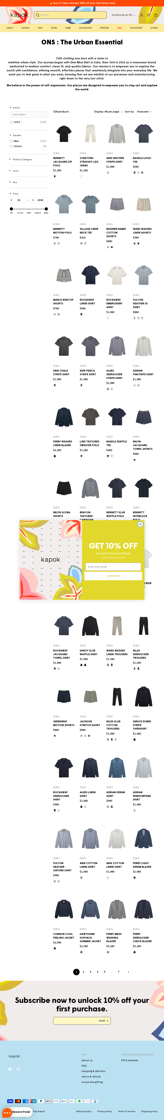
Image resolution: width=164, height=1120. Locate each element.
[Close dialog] (140, 524)
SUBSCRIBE (113, 576)
